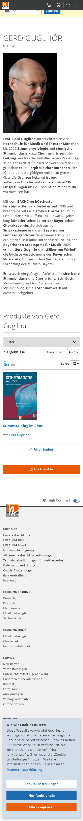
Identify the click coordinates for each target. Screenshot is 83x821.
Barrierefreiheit (14, 575)
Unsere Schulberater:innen (22, 679)
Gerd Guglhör (19, 435)
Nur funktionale (41, 795)
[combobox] (22, 10)
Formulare (10, 689)
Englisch (9, 603)
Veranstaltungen (15, 669)
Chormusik (11, 641)
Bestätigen (52, 10)
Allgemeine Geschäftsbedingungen (28, 555)
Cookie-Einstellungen (42, 784)
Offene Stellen (13, 704)
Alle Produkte (43, 469)
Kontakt (8, 684)
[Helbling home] (12, 510)
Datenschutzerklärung (24, 769)
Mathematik (11, 608)
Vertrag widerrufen (17, 699)
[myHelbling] (58, 5)
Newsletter (11, 664)
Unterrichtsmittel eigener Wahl (25, 674)
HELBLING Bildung (16, 540)
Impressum (11, 580)
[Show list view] (13, 363)
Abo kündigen (13, 694)
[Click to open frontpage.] (5, 5)
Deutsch (9, 598)
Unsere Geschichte (16, 535)
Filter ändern (43, 449)
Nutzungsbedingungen (19, 550)
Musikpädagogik (15, 613)
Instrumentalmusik (16, 646)
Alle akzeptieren (42, 807)
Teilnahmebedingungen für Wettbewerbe (33, 560)
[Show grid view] (6, 363)
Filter (11, 342)
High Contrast (59, 500)
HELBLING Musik (15, 545)
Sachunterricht (14, 618)
